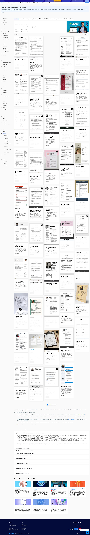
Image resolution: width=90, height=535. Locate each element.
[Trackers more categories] (1, 163)
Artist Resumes (6, 136)
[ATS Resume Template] (36, 342)
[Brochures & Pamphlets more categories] (1, 31)
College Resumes (6, 138)
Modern (25, 27)
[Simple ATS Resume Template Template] (36, 233)
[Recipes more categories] (1, 129)
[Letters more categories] (1, 94)
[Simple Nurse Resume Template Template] (67, 191)
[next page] (55, 404)
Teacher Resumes (6, 152)
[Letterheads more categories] (1, 92)
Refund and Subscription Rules (14, 529)
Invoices (4, 81)
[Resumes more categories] (1, 133)
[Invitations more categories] (1, 79)
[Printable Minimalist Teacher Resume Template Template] (21, 376)
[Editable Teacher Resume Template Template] (67, 118)
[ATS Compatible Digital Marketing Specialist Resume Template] (36, 125)
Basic (22, 27)
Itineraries (4, 83)
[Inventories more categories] (1, 77)
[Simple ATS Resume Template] (67, 47)
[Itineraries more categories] (1, 84)
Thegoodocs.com (3, 4)
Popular (86, 34)
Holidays (30, 2)
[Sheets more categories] (1, 157)
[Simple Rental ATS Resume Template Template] (21, 47)
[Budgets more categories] (1, 33)
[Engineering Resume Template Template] (51, 196)
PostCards (4, 116)
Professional (30, 27)
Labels (4, 88)
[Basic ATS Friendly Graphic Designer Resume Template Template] (36, 197)
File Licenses (11, 524)
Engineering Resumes (7, 141)
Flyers (4, 66)
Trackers (4, 163)
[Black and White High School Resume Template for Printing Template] (21, 119)
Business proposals (6, 39)
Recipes (4, 129)
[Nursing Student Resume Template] (67, 373)
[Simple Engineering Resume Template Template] (36, 270)
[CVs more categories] (1, 60)
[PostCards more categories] (1, 116)
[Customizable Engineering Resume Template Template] (51, 123)
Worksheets (5, 165)
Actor (20, 18)
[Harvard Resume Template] (67, 83)
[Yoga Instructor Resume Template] (36, 308)
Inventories (4, 77)
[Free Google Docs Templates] (4, 2)
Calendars (4, 41)
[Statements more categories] (1, 161)
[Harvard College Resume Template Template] (51, 85)
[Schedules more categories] (1, 155)
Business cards (5, 35)
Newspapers (5, 105)
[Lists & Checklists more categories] (1, 97)
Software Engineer (66, 18)
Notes (4, 107)
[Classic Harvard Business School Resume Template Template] (67, 302)
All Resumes (16, 18)
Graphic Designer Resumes (7, 143)
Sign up (87, 2)
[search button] (49, 2)
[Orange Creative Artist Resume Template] (82, 293)
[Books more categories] (1, 29)
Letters (4, 94)
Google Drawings (5, 68)
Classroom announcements (5, 49)
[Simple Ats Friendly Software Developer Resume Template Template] (21, 304)
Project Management (6, 124)
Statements (5, 161)
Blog (22, 524)
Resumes (4, 133)
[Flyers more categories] (1, 66)
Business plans (5, 37)
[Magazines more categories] (1, 99)
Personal (26, 2)
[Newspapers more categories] (1, 105)
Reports (4, 131)
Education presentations (7, 62)
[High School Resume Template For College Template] (21, 268)
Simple (34, 27)
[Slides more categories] (1, 159)
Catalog (4, 44)
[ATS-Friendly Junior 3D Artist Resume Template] (82, 116)
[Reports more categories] (1, 131)
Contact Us (23, 529)
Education (21, 2)
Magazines (4, 98)
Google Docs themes (19, 424)
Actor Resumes (6, 135)
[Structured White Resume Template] (82, 190)
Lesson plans (5, 90)
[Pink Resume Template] (51, 160)
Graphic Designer (40, 18)
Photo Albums (5, 109)
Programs (4, 122)
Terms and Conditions (12, 525)
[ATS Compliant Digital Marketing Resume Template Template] (21, 196)
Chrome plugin (24, 528)
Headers (4, 75)
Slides (4, 159)
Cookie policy (11, 528)
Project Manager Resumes (7, 149)
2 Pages (26, 29)
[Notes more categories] (1, 107)
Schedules (4, 154)
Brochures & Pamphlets (6, 31)
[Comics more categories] (1, 53)
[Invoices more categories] (1, 82)
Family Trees (5, 64)
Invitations (4, 79)
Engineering (34, 18)
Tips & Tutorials (24, 525)
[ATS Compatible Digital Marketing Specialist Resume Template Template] (36, 85)
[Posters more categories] (1, 118)
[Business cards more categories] (1, 35)
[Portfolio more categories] (1, 114)
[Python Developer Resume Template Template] (21, 158)
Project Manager (60, 18)
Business (14, 2)
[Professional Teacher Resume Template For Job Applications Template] (82, 79)
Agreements (5, 22)
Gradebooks (5, 70)
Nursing (55, 18)
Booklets (4, 26)
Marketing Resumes (6, 146)
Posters (4, 118)
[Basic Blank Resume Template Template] (82, 328)
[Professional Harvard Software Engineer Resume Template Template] (67, 264)
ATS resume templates (71, 419)
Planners (4, 111)
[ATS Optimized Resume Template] (51, 341)
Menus (4, 101)
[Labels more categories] (1, 88)
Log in (83, 2)
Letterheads (5, 92)
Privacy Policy (11, 526)
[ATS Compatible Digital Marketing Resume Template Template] (67, 155)
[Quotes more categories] (1, 127)
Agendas (4, 20)
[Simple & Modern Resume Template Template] (67, 337)
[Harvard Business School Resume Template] (51, 234)
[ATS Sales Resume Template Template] (82, 261)
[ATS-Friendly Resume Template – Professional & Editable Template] (36, 47)
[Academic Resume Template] (51, 377)
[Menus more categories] (1, 101)
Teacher (71, 18)
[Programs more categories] (1, 122)
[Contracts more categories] (1, 56)
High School (46, 18)
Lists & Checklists (5, 96)
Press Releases (5, 120)
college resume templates (82, 414)
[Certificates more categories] (1, 46)
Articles (4, 24)
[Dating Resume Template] (67, 230)
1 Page (22, 29)
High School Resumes (7, 144)
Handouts (4, 73)
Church (18, 2)
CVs (3, 60)
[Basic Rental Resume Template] (21, 342)
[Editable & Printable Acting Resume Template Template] (51, 271)
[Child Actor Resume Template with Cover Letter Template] (82, 154)
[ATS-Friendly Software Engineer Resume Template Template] (82, 47)
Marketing (50, 18)
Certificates (5, 46)
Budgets (4, 33)
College (27, 18)
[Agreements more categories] (1, 22)
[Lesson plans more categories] (1, 90)
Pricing (34, 2)
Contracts (4, 55)
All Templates (5, 18)
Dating (31, 18)
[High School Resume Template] (51, 306)
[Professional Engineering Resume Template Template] (36, 162)
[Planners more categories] (1, 112)
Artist (23, 18)
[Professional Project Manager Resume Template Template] (36, 377)
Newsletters (5, 103)
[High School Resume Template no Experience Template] (21, 83)
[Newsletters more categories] (1, 103)
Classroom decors (6, 51)
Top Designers (24, 526)
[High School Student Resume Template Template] (21, 232)
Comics (4, 53)
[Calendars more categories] (1, 42)
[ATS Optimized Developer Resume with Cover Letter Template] (82, 225)
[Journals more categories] (1, 86)
